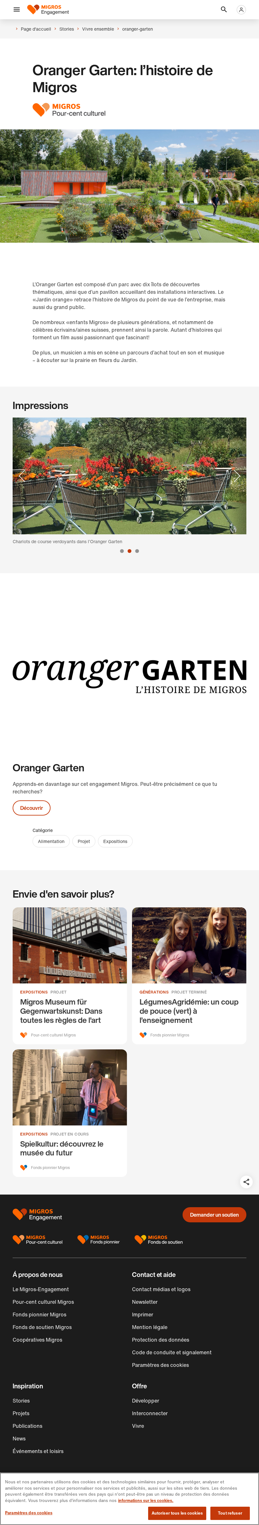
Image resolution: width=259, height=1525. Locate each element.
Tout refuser (230, 1513)
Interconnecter (150, 1413)
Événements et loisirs (38, 1451)
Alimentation (51, 841)
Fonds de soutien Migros (42, 1327)
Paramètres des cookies (28, 1513)
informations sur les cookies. (145, 1501)
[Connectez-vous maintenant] (241, 10)
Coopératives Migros (37, 1340)
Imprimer (142, 1314)
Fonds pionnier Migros (39, 1314)
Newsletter (145, 1302)
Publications (27, 1426)
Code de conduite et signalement (172, 1352)
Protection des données (160, 1340)
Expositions (115, 841)
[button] (16, 10)
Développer (145, 1400)
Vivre (138, 1426)
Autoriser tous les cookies (177, 1513)
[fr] (48, 9)
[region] (129, 1499)
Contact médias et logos (161, 1289)
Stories (21, 1400)
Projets (21, 1413)
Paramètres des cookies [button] (160, 1365)
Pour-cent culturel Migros (43, 1302)
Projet (84, 841)
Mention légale (149, 1327)
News (19, 1438)
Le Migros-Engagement (41, 1289)
